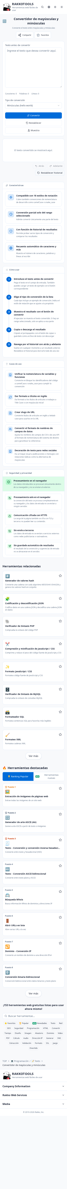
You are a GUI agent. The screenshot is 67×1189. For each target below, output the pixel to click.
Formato (38, 1043)
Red (60, 1023)
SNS (59, 1038)
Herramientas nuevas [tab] (51, 776)
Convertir (56, 1028)
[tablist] (33, 776)
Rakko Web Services (14, 1095)
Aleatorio (39, 1033)
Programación (33, 1028)
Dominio (50, 1033)
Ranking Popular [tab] (19, 776)
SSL (47, 1043)
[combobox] (33, 105)
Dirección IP (37, 1038)
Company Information (16, 1086)
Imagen (28, 1033)
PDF (8, 1038)
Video (60, 1033)
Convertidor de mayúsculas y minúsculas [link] (23, 1065)
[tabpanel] (33, 890)
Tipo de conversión (15, 100)
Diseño (18, 1033)
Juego (55, 1043)
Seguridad (18, 1028)
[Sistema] (55, 7)
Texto (53, 1023)
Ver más (33, 756)
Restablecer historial (51, 172)
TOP (4, 1061)
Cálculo (16, 1038)
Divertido (34, 1048)
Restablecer (35, 122)
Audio (25, 1038)
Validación (26, 1043)
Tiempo (8, 1033)
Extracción (14, 1043)
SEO (9, 1028)
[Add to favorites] (60, 576)
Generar (50, 1038)
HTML (45, 1028)
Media (6, 1104)
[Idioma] (48, 7)
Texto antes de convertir (17, 45)
